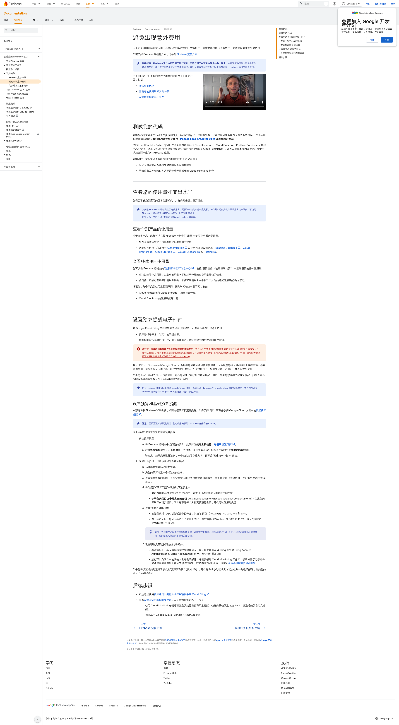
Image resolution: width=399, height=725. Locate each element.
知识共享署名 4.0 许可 (175, 640)
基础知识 (18, 20)
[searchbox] (21, 30)
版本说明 (285, 683)
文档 (88, 3)
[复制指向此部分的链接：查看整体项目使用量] (172, 262)
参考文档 (79, 20)
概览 (6, 20)
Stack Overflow (288, 673)
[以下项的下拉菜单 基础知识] (26, 20)
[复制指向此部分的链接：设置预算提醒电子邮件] (186, 320)
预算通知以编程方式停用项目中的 (180, 594)
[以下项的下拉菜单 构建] (40, 3)
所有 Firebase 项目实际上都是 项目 (166, 388)
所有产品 (157, 705)
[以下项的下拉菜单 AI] (38, 20)
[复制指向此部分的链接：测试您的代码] (166, 127)
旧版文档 (285, 693)
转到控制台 (380, 3)
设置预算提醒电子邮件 (151, 97)
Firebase (137, 29)
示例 (91, 20)
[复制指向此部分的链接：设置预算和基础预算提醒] (180, 404)
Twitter (166, 678)
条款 (48, 718)
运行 (49, 3)
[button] (18, 49)
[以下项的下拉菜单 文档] (94, 3)
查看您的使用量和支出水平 (154, 91)
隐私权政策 (58, 718)
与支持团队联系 (288, 668)
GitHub (49, 688)
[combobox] (313, 4)
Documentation (15, 13)
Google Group (288, 678)
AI (34, 20)
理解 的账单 (181, 217)
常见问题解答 (287, 688)
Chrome (99, 705)
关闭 (372, 39)
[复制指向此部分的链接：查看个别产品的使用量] (176, 229)
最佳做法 (249, 67)
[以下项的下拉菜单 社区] (108, 3)
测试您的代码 (146, 85)
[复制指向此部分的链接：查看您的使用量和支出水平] (196, 192)
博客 (368, 3)
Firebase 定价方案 (187, 54)
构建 (34, 3)
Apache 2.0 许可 (223, 640)
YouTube (167, 683)
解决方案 (65, 3)
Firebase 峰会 (170, 673)
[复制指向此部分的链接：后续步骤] (156, 586)
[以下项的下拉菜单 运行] (55, 3)
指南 (48, 668)
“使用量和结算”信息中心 (177, 268)
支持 (117, 3)
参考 (48, 673)
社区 (102, 3)
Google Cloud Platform (135, 705)
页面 (223, 444)
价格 (78, 3)
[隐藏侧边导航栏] (37, 719)
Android (85, 705)
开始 (387, 39)
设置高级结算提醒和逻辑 (242, 563)
